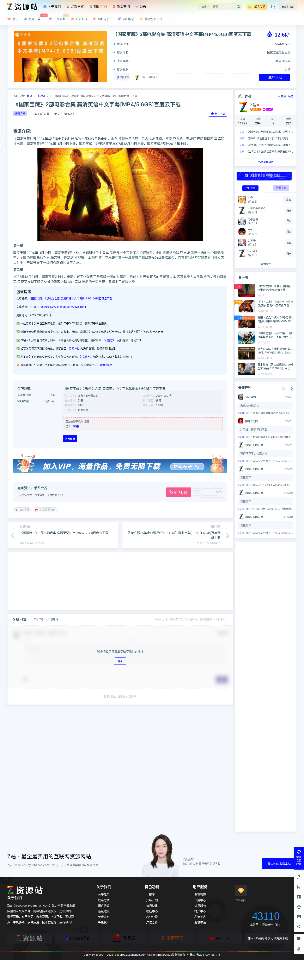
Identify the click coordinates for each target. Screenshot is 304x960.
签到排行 (266, 264)
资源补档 (74, 348)
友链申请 (200, 922)
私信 (290, 96)
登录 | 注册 (288, 6)
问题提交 (109, 340)
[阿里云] (172, 938)
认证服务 (200, 905)
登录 (76, 426)
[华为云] (124, 938)
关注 (283, 96)
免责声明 (123, 7)
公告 (142, 7)
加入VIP (259, 6)
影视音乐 (124, 77)
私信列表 (200, 916)
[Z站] (29, 938)
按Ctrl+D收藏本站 (279, 863)
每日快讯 (152, 905)
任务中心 (200, 900)
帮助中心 (100, 7)
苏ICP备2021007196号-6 (205, 954)
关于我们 (54, 7)
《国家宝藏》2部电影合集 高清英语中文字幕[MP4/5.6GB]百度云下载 (71, 298)
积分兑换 (152, 916)
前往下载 (220, 113)
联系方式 (77, 7)
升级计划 (152, 900)
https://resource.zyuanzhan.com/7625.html (58, 306)
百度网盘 (70, 438)
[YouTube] (219, 938)
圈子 (152, 894)
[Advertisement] (120, 581)
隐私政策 (104, 911)
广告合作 (152, 922)
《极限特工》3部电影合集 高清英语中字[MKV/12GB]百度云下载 (64, 533)
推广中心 (200, 911)
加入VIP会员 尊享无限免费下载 (268, 938)
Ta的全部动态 (265, 162)
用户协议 (104, 905)
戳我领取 (105, 365)
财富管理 (200, 894)
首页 (29, 95)
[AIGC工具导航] (77, 938)
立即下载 (275, 77)
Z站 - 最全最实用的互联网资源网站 (49, 856)
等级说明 (104, 922)
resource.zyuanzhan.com (129, 954)
